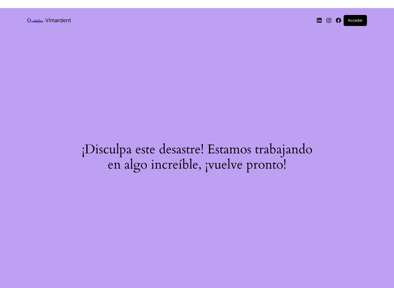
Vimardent (58, 20)
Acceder (355, 20)
